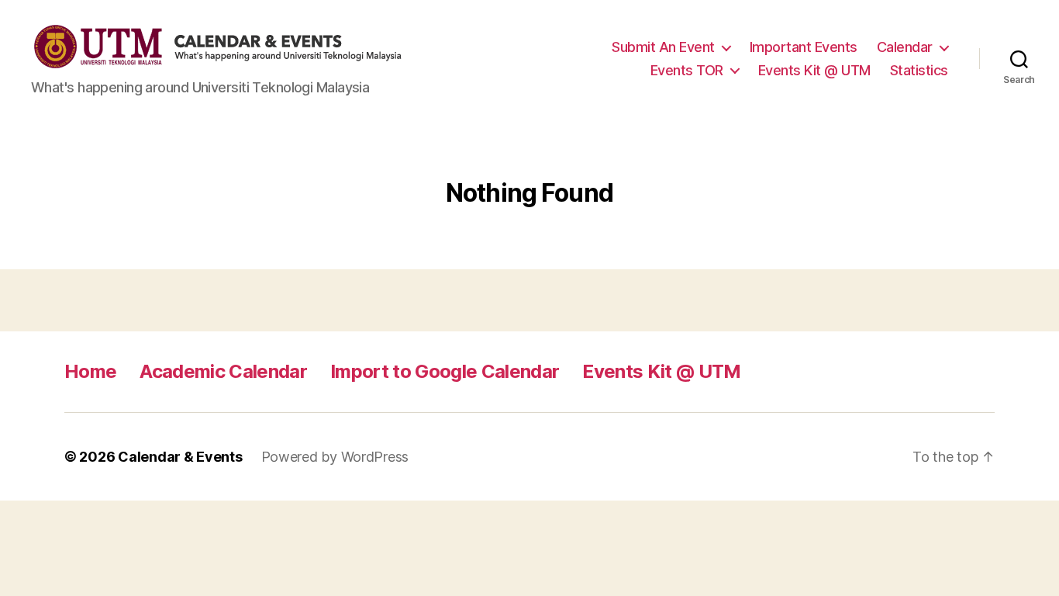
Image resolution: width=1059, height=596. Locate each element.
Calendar (905, 47)
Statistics (919, 70)
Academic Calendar (223, 371)
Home (90, 371)
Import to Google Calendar (444, 371)
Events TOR (686, 70)
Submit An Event (663, 47)
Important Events (803, 47)
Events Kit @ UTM (814, 70)
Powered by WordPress (335, 457)
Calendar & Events (180, 457)
